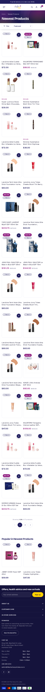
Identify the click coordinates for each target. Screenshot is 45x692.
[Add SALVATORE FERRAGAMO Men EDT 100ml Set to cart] (40, 35)
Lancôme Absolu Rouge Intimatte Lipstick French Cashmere (11, 344)
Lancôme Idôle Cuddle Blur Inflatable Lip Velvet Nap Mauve (11, 464)
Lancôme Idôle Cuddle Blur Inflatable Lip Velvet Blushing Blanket (11, 143)
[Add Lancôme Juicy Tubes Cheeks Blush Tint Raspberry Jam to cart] (40, 275)
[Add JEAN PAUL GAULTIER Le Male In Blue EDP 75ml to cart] (40, 235)
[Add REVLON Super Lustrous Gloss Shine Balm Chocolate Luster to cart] (19, 75)
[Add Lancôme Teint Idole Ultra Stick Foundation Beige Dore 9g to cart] (40, 476)
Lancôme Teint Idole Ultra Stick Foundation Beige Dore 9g (33, 504)
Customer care (8, 609)
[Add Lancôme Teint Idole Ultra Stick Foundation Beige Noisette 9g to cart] (19, 356)
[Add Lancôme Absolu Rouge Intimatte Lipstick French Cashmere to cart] (19, 316)
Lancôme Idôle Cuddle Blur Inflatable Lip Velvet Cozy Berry (32, 464)
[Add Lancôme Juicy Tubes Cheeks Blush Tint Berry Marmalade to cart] (40, 155)
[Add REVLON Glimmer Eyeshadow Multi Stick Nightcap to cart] (40, 115)
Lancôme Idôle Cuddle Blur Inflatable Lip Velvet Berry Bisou (11, 63)
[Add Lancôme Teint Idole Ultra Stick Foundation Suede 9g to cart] (40, 316)
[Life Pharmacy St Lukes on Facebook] (4, 672)
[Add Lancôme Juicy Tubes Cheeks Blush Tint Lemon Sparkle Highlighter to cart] (19, 396)
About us (5, 604)
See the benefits (10, 633)
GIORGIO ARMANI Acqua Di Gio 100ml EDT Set (11, 504)
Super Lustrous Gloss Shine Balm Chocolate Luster (10, 103)
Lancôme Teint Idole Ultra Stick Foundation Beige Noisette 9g (12, 384)
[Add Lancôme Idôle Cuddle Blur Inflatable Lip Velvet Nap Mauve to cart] (19, 436)
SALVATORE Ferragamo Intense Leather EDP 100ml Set (32, 424)
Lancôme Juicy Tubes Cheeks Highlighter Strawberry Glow (31, 573)
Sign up (38, 595)
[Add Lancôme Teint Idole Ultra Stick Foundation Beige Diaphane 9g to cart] (19, 275)
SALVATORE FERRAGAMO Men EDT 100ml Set (33, 63)
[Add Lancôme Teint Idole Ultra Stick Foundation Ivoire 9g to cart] (19, 155)
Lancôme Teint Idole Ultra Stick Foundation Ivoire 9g (12, 183)
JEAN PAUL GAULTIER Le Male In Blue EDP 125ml (11, 263)
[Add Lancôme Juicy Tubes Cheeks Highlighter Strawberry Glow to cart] (40, 545)
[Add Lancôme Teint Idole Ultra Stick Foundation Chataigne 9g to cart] (40, 195)
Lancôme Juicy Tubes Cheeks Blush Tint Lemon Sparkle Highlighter (12, 424)
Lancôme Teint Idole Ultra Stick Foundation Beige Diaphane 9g (12, 303)
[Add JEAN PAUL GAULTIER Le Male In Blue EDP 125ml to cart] (19, 235)
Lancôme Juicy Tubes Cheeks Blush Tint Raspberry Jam (31, 303)
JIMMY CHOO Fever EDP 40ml (11, 573)
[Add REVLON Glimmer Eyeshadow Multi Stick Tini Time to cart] (40, 75)
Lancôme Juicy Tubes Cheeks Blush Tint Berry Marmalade (32, 183)
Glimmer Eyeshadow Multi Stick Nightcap (31, 143)
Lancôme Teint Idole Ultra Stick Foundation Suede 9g (33, 344)
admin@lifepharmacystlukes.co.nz (13, 667)
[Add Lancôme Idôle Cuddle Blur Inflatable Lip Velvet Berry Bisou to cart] (19, 35)
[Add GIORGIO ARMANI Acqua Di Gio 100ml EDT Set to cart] (19, 476)
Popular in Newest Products (17, 538)
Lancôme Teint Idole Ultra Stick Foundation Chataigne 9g (33, 223)
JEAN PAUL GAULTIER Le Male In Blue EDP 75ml (33, 263)
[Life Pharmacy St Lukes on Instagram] (9, 672)
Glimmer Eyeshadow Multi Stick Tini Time (31, 103)
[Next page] (30, 525)
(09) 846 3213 (6, 664)
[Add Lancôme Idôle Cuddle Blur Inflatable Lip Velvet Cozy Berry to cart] (40, 436)
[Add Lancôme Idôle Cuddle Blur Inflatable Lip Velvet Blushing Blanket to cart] (19, 115)
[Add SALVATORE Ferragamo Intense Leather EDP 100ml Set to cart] (40, 396)
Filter (7, 26)
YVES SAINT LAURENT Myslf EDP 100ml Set (10, 223)
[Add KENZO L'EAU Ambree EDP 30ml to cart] (40, 356)
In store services (9, 615)
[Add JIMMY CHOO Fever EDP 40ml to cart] (18, 545)
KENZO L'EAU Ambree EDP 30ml (31, 384)
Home (3, 14)
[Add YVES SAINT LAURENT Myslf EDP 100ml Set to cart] (19, 195)
